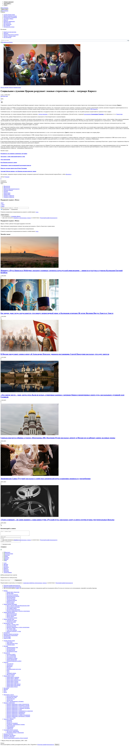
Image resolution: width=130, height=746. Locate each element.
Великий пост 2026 (12, 697)
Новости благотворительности (11, 188)
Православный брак (12, 659)
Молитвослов (7, 22)
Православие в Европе (12, 682)
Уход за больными (11, 655)
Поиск (5, 5)
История (6, 646)
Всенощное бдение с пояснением (15, 732)
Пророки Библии (11, 597)
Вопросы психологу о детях (14, 631)
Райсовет (6, 33)
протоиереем (87, 114)
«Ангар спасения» (43, 114)
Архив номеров (8, 572)
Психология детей (11, 626)
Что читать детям (11, 628)
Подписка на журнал (9, 26)
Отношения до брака (12, 658)
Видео (5, 692)
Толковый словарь (11, 673)
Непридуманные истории (10, 16)
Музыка (9, 667)
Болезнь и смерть (11, 654)
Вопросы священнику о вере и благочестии (18, 704)
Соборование (10, 727)
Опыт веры (9, 642)
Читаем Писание (11, 598)
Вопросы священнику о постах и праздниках (18, 611)
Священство (10, 728)
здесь (37, 212)
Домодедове (119, 114)
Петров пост (10, 700)
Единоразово (5, 209)
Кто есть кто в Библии (12, 594)
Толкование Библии (12, 600)
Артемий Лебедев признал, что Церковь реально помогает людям (18, 171)
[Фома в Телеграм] (7, 555)
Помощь (6, 191)
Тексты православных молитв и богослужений (16, 738)
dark (4, 96)
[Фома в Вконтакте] (7, 552)
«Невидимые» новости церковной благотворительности (16, 165)
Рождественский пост (12, 696)
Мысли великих (11, 674)
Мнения (6, 689)
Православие (7, 193)
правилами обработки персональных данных (35, 583)
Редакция (6, 176)
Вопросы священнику (9, 21)
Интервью (6, 688)
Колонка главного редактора (11, 634)
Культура (6, 662)
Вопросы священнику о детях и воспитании (18, 627)
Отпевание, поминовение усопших (16, 724)
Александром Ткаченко (97, 114)
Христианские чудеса (12, 643)
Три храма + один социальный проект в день (13, 156)
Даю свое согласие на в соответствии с (29, 217)
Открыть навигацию (8, 2)
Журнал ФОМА (5, 87)
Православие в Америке (13, 677)
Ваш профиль (7, 3)
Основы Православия (9, 14)
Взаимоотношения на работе (14, 661)
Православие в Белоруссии (14, 680)
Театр (8, 671)
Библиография (10, 603)
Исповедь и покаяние (12, 723)
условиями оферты (15, 216)
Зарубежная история (12, 651)
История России (11, 650)
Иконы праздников (11, 615)
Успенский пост (11, 698)
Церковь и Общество (9, 736)
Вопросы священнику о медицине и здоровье (18, 716)
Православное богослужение (11, 34)
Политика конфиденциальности (12, 585)
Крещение (9, 720)
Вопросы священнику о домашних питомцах (18, 708)
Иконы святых (10, 616)
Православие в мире (9, 675)
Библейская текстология (13, 596)
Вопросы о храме (11, 717)
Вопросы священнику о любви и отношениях (18, 715)
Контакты (6, 567)
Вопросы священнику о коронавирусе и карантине (20, 711)
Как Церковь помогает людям (9, 162)
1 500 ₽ (2, 204)
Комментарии (17, 87)
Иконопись (9, 666)
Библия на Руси (11, 601)
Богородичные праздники (13, 609)
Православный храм (9, 619)
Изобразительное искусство (14, 669)
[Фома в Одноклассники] (8, 553)
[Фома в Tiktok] (6, 556)
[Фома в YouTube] (6, 557)
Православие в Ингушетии (14, 684)
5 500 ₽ (2, 206)
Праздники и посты (9, 694)
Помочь (6, 7)
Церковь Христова (8, 734)
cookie (17, 588)
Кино (8, 670)
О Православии (11, 644)
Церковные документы (9, 735)
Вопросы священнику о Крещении (16, 713)
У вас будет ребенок (12, 630)
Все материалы (7, 24)
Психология (7, 652)
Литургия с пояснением (13, 731)
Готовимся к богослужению (11, 730)
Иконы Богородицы (12, 613)
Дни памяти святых (12, 608)
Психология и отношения (10, 17)
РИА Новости (94, 109)
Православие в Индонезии (13, 685)
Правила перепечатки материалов (12, 586)
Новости (6, 20)
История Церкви (11, 648)
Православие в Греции (12, 681)
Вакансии (6, 569)
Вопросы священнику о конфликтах (16, 712)
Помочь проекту (5, 214)
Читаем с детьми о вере (10, 36)
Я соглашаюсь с (11, 216)
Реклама (6, 565)
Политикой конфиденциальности (48, 217)
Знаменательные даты (12, 647)
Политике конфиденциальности (45, 744)
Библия (5, 590)
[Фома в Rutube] (6, 559)
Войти (11, 42)
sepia (6, 96)
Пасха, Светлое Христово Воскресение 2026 (18, 605)
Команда (6, 568)
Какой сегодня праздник (10, 32)
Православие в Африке (13, 678)
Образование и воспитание (11, 635)
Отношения (7, 632)
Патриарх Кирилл (8, 190)
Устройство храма (11, 621)
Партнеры (6, 571)
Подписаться (18, 580)
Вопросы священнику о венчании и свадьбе (18, 705)
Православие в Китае (12, 686)
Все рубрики (7, 25)
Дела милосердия (5, 159)
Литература (10, 665)
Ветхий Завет (10, 593)
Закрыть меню (4, 9)
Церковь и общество (9, 195)
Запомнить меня (6, 544)
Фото (5, 690)
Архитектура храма (12, 620)
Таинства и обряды (8, 719)
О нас (5, 563)
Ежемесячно (14, 209)
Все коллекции (7, 37)
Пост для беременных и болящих (15, 701)
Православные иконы (9, 612)
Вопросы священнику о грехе (14, 709)
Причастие (9, 721)
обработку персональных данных (22, 217)
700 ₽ (2, 203)
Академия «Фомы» (8, 18)
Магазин (6, 564)
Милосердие (7, 186)
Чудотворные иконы (12, 617)
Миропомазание (11, 725)
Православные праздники (10, 604)
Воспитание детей (8, 623)
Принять (57, 744)
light (2, 96)
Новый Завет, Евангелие (13, 592)
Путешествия (7, 636)
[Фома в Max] (5, 560)
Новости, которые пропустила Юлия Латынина (14, 168)
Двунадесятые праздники (13, 607)
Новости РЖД (7, 638)
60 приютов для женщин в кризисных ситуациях (14, 153)
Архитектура (10, 663)
